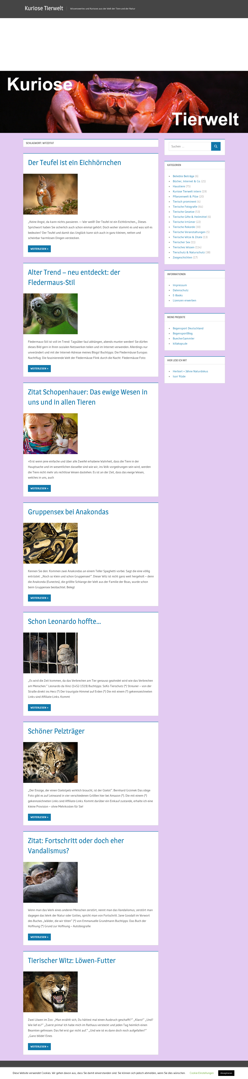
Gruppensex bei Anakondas (68, 511)
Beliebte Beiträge (183, 176)
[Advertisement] (124, 43)
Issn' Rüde (179, 376)
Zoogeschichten (182, 257)
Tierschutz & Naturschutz (189, 252)
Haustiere (179, 186)
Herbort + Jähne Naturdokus (190, 371)
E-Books (178, 295)
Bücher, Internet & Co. (186, 181)
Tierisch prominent (184, 201)
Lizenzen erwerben (184, 300)
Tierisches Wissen (183, 247)
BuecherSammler (183, 338)
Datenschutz (180, 290)
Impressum (180, 285)
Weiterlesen (38, 248)
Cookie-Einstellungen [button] (202, 1073)
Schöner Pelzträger (56, 730)
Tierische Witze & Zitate (187, 237)
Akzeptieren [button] (226, 1073)
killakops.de (180, 343)
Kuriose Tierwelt (44, 8)
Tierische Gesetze (183, 211)
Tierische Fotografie (185, 206)
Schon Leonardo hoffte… (64, 621)
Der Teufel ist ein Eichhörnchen (74, 162)
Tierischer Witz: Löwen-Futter (72, 960)
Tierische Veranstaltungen (189, 232)
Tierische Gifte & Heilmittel (190, 217)
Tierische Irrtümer (184, 222)
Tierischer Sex (181, 242)
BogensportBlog (183, 333)
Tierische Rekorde (184, 227)
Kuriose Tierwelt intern (187, 191)
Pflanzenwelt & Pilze (185, 196)
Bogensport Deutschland (188, 328)
